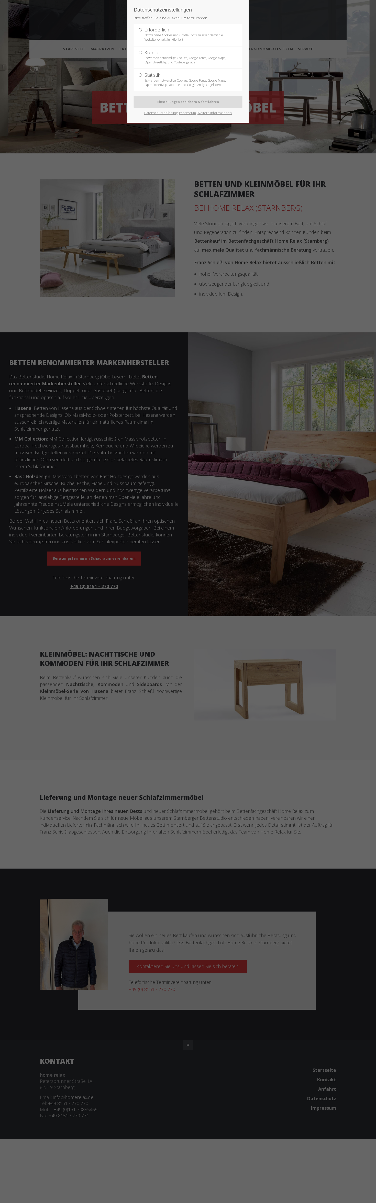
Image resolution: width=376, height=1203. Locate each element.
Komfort (185, 56)
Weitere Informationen (214, 112)
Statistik (185, 79)
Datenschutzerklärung (161, 112)
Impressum (187, 112)
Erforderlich (184, 34)
